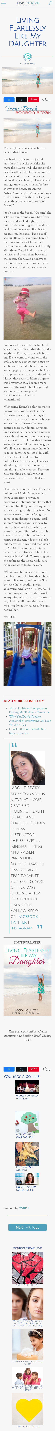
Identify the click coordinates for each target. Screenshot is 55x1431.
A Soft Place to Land (27, 1285)
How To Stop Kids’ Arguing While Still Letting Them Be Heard (27, 1388)
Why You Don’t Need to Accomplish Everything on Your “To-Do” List (30, 721)
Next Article (27, 1227)
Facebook (28, 916)
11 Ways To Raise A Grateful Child (27, 1363)
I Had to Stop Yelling (27, 1426)
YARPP (23, 1208)
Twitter (19, 922)
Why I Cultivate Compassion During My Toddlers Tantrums (29, 710)
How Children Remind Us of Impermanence (27, 731)
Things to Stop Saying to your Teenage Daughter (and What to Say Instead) (27, 1323)
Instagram (21, 928)
